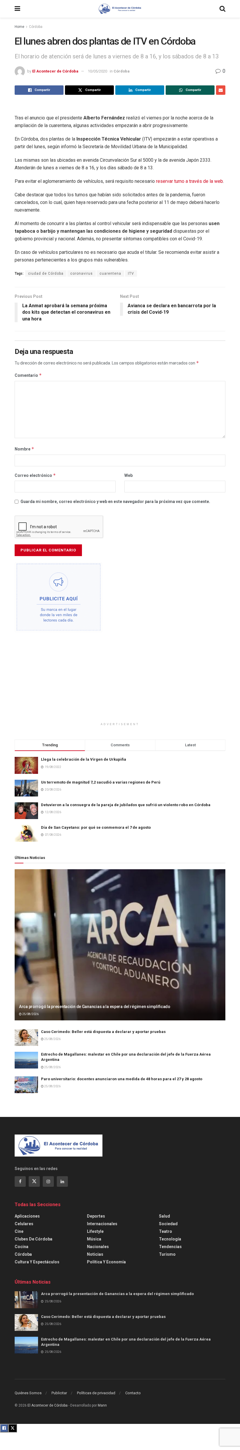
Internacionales (102, 1223)
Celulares (24, 1223)
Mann (102, 1405)
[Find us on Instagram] (48, 1181)
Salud (164, 1216)
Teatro (165, 1231)
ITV (131, 273)
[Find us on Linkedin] (62, 1181)
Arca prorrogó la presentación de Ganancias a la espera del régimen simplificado (94, 1006)
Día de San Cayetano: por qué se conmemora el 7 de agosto (96, 827)
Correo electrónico (35, 475)
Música (94, 1239)
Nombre (24, 449)
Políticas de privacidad (96, 1393)
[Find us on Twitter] (34, 1181)
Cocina (21, 1246)
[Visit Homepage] (120, 9)
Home (19, 27)
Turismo (167, 1254)
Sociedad (168, 1223)
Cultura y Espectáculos (37, 1262)
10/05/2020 (97, 71)
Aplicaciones (27, 1216)
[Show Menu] (17, 9)
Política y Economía (106, 1262)
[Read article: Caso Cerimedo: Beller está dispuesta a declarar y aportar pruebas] (26, 1037)
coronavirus (81, 273)
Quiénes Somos (28, 1393)
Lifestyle (95, 1231)
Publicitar (59, 1393)
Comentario (28, 375)
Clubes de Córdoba (33, 1239)
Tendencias (170, 1246)
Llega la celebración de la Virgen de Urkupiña (83, 759)
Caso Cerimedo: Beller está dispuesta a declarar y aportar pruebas (103, 1031)
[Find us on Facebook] (20, 1181)
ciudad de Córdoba (46, 273)
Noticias (95, 1254)
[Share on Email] (220, 90)
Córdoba (35, 27)
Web (128, 475)
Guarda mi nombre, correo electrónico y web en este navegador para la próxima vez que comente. (115, 501)
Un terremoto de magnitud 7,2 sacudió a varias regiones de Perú (100, 782)
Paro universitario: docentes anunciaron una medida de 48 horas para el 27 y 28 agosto (121, 1079)
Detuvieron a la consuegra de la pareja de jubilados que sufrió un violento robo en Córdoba (125, 805)
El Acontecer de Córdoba (55, 71)
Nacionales (98, 1246)
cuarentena (110, 273)
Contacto (133, 1393)
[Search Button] (222, 9)
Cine (19, 1231)
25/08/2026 (30, 1014)
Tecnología (170, 1239)
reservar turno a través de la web (189, 181)
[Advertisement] (120, 681)
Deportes (96, 1216)
